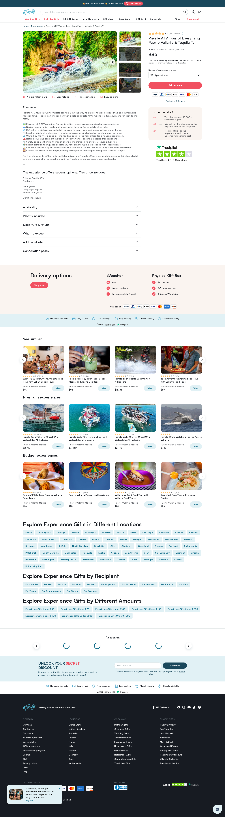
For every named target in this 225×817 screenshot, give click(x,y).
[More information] (183, 33)
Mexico (72, 750)
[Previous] (23, 360)
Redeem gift (193, 19)
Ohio (112, 546)
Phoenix (193, 532)
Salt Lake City (162, 552)
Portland (173, 546)
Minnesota (153, 539)
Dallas (28, 532)
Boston (75, 532)
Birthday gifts (121, 724)
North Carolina (80, 546)
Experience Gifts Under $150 (146, 609)
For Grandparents (51, 591)
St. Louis (29, 546)
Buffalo (62, 546)
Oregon (159, 546)
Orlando (109, 539)
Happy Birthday (168, 724)
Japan (134, 559)
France (178, 559)
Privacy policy (30, 763)
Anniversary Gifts (122, 737)
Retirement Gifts (122, 754)
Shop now (39, 285)
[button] (109, 19)
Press (25, 767)
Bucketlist (165, 737)
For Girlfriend (129, 584)
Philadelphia (190, 546)
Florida (95, 539)
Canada (121, 559)
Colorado (67, 539)
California (30, 539)
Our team (27, 724)
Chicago (61, 532)
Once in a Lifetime (169, 746)
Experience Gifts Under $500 (77, 615)
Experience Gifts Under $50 (39, 609)
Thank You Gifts (122, 763)
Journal (26, 754)
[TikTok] (194, 707)
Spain (71, 759)
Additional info (33, 242)
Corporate (155, 19)
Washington (48, 559)
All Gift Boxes (70, 19)
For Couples (31, 584)
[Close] (59, 795)
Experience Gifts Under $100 (110, 609)
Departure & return (36, 225)
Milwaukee (105, 559)
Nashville (87, 552)
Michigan (137, 539)
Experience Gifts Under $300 (40, 615)
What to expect (34, 233)
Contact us (28, 729)
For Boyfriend (108, 584)
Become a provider (32, 737)
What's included (34, 216)
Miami (133, 532)
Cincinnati (126, 546)
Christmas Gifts (122, 729)
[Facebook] (178, 707)
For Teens (30, 591)
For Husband (148, 584)
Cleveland (143, 546)
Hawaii (123, 539)
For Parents (167, 584)
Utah (146, 552)
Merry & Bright (167, 742)
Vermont (180, 552)
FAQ (25, 771)
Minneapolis (171, 539)
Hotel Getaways (90, 19)
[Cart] (199, 12)
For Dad (91, 584)
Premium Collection (169, 763)
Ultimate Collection (169, 759)
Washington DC (69, 559)
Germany (73, 754)
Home (26, 26)
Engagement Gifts (123, 742)
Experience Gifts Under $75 (74, 609)
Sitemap (67, 799)
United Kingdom (33, 566)
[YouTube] (189, 707)
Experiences (37, 26)
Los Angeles (44, 532)
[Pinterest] (199, 707)
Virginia (195, 552)
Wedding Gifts (32, 19)
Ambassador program (34, 750)
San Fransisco (49, 539)
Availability (30, 207)
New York (164, 532)
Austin (101, 552)
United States (75, 724)
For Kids (183, 584)
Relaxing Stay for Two (171, 754)
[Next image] (130, 91)
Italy (71, 746)
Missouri (188, 539)
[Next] (112, 62)
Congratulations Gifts (125, 759)
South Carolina (51, 552)
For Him (62, 584)
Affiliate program (31, 746)
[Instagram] (183, 707)
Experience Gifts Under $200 (182, 609)
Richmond (30, 559)
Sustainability (29, 742)
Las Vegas (90, 532)
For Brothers (90, 591)
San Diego (147, 532)
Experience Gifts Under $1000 (114, 615)
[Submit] (185, 12)
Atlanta (115, 552)
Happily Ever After (169, 750)
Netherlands (75, 763)
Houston (106, 532)
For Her (48, 584)
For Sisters (72, 591)
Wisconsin (88, 559)
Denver (82, 539)
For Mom (76, 584)
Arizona (179, 532)
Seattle (120, 532)
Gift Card (141, 19)
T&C (25, 759)
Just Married (166, 733)
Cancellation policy (36, 251)
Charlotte (99, 546)
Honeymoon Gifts (123, 746)
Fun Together (167, 729)
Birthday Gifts (51, 19)
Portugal (148, 559)
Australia (163, 559)
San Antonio (131, 552)
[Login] (193, 12)
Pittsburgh (31, 552)
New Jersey (46, 546)
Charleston (71, 552)
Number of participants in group (162, 70)
